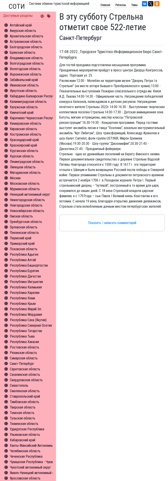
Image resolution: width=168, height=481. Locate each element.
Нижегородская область (27, 200)
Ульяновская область (25, 435)
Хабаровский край (22, 440)
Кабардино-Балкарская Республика (35, 96)
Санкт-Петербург (22, 364)
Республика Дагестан (25, 276)
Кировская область (23, 129)
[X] (150, 3)
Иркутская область (23, 91)
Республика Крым (23, 304)
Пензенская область (24, 233)
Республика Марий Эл (25, 309)
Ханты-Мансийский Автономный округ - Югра (42, 445)
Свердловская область (26, 380)
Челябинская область (25, 451)
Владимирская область (26, 58)
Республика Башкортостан (29, 265)
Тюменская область (24, 424)
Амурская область (23, 31)
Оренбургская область (26, 222)
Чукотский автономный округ (30, 467)
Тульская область (22, 418)
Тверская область (22, 407)
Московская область (25, 183)
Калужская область (24, 107)
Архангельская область (26, 36)
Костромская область (25, 134)
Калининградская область (28, 102)
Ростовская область (24, 347)
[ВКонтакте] (144, 3)
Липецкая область (23, 167)
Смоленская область (25, 391)
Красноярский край (23, 145)
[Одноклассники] (156, 3)
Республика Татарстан (26, 331)
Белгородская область (26, 47)
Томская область (22, 413)
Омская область (21, 216)
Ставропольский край (25, 396)
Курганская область (24, 151)
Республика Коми (22, 298)
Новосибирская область (27, 211)
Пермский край (20, 238)
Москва (15, 178)
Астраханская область (26, 42)
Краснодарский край (24, 140)
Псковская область (23, 249)
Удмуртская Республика (27, 429)
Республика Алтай (23, 260)
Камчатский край (21, 112)
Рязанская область (23, 353)
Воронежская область (26, 74)
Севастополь (19, 385)
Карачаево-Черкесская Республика (35, 118)
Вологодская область (25, 69)
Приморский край (22, 243)
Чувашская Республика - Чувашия (34, 462)
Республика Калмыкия (26, 287)
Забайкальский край (24, 80)
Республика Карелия (24, 293)
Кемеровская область (25, 123)
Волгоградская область (27, 63)
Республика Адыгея (24, 254)
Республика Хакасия (24, 342)
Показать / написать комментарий (112, 223)
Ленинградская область (27, 162)
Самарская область (24, 358)
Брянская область (22, 52)
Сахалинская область (25, 374)
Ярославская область (25, 478)
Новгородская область (26, 205)
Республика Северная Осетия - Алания (37, 325)
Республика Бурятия (24, 271)
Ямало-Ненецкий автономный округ (35, 473)
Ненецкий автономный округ (30, 194)
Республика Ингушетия (26, 282)
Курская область (22, 156)
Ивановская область (24, 85)
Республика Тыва (22, 336)
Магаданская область (25, 173)
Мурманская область (25, 189)
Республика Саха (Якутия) (28, 320)
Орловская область (23, 227)
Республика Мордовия (26, 314)
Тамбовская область (24, 402)
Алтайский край (21, 25)
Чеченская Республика (26, 456)
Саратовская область (25, 369)
